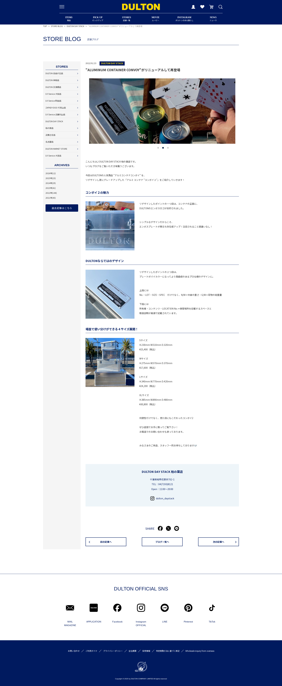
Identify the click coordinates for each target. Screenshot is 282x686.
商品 (68, 19)
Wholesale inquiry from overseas (199, 650)
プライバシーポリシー (113, 650)
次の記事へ (218, 541)
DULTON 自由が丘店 (54, 73)
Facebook (117, 621)
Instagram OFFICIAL (141, 623)
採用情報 (146, 650)
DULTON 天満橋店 (53, 87)
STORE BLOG (57, 26)
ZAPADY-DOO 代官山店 (56, 107)
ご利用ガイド (91, 650)
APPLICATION (93, 621)
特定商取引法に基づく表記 (168, 650)
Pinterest (188, 621)
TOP (45, 26)
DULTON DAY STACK (75, 26)
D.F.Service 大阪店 (53, 93)
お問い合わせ (74, 650)
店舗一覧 (126, 19)
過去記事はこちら (62, 208)
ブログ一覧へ (162, 541)
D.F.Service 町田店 (53, 100)
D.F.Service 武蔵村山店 (55, 114)
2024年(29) (51, 183)
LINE (164, 621)
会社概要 (132, 650)
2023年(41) (51, 188)
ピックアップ (97, 19)
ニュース (213, 19)
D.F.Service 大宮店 (53, 155)
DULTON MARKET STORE (56, 148)
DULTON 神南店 (52, 80)
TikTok (212, 621)
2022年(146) (51, 192)
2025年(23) (51, 178)
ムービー (155, 19)
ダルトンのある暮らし (184, 19)
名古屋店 (49, 141)
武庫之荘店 (50, 134)
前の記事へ (106, 541)
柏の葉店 (49, 128)
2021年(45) (51, 197)
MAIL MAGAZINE (70, 623)
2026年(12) (51, 173)
